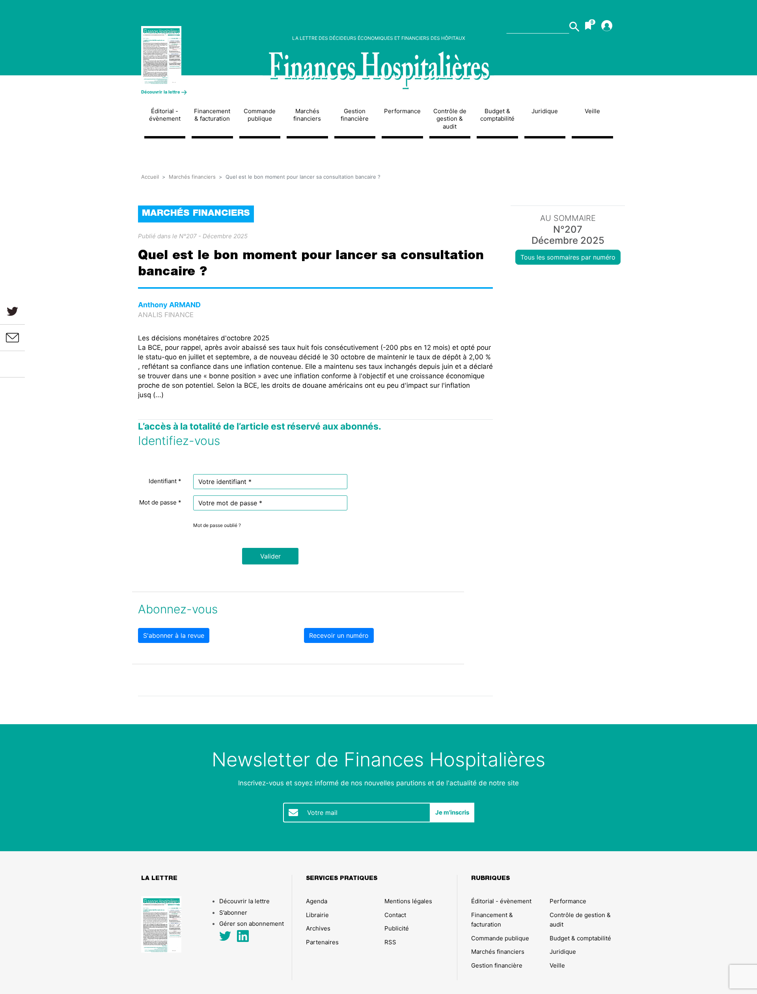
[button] (270, 556)
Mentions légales (408, 901)
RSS (390, 942)
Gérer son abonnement (251, 923)
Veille (592, 111)
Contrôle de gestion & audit (449, 118)
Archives (318, 928)
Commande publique (260, 115)
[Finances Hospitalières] (196, 55)
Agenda (316, 901)
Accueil (150, 177)
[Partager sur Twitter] (12, 311)
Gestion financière (355, 115)
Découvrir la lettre (161, 92)
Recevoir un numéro (339, 635)
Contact (395, 915)
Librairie (317, 915)
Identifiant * (165, 481)
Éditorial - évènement (165, 115)
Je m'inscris (452, 812)
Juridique (544, 111)
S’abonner (233, 912)
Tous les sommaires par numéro (567, 257)
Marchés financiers (307, 115)
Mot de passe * (160, 502)
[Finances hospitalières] (378, 70)
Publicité (396, 928)
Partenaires (322, 942)
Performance (402, 111)
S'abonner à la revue (173, 635)
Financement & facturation (212, 115)
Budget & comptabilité (497, 115)
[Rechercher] (574, 27)
